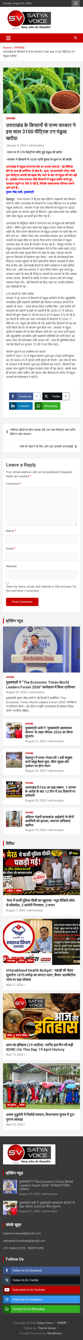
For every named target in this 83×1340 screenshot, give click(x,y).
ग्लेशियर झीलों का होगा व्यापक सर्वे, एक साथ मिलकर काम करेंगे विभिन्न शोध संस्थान (42, 432)
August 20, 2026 (35, 770)
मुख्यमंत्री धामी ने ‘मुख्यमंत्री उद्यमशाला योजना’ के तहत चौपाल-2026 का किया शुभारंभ (49, 732)
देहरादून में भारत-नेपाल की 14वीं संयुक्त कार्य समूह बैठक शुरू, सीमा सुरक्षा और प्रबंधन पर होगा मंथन (48, 762)
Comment (14, 484)
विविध (10, 843)
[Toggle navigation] (8, 38)
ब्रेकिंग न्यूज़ (14, 620)
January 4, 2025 (16, 145)
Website (11, 566)
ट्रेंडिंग (10, 890)
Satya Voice (45, 1323)
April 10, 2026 (14, 1124)
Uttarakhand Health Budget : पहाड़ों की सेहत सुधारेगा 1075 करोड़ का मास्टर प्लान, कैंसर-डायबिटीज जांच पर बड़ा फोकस (41, 975)
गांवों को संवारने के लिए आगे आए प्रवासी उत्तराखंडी (46, 446)
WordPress (54, 1333)
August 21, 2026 (35, 741)
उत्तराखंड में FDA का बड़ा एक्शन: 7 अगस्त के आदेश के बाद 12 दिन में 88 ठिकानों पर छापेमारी (50, 791)
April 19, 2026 (14, 1054)
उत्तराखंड (10, 118)
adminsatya (36, 145)
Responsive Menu (76, 3)
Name (11, 531)
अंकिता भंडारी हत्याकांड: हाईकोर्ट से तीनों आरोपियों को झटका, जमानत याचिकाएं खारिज (49, 821)
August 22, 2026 (16, 692)
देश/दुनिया (11, 1105)
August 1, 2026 (15, 910)
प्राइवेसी (61, 1323)
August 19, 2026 (35, 830)
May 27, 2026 (14, 984)
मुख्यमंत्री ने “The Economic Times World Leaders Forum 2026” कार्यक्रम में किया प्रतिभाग (46, 1185)
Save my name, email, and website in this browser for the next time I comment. (41, 589)
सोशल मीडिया (22, 1035)
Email (10, 548)
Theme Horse (47, 1328)
